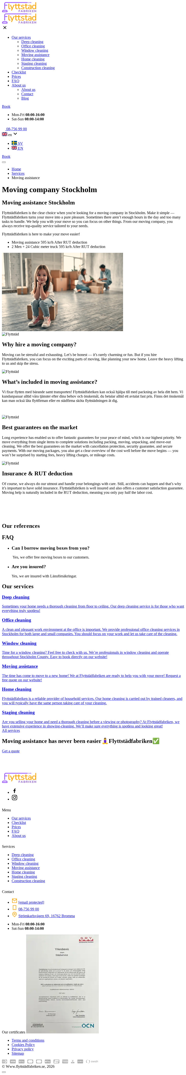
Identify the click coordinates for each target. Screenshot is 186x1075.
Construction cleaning (38, 68)
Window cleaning (34, 50)
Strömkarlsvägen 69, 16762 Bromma (46, 916)
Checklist (19, 72)
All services (11, 730)
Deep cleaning (32, 42)
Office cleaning (33, 46)
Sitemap (18, 1053)
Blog (25, 98)
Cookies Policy (23, 1045)
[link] (14, 792)
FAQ (15, 81)
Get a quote (11, 751)
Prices (16, 76)
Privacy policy (23, 1049)
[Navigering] (4, 162)
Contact (27, 94)
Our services (21, 37)
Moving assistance (35, 55)
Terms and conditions (28, 1040)
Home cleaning (33, 59)
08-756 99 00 (28, 909)
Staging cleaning (34, 63)
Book (6, 106)
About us (19, 85)
